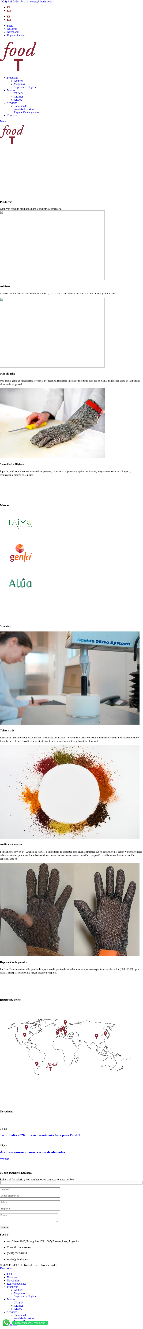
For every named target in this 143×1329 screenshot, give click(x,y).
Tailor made (20, 106)
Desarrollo (6, 1268)
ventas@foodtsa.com (41, 1)
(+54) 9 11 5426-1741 (12, 1)
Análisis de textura (24, 109)
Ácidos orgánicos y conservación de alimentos (32, 1152)
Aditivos (18, 80)
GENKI (18, 96)
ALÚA (18, 99)
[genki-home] (20, 565)
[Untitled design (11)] (70, 1087)
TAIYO (18, 93)
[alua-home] (20, 595)
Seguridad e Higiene (25, 87)
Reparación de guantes (26, 112)
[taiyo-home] (20, 535)
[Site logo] (18, 71)
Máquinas (19, 83)
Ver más (4, 1158)
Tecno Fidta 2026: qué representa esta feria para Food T (40, 1135)
